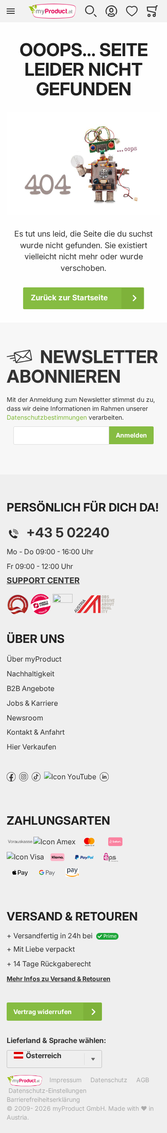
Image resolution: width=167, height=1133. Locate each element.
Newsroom (25, 717)
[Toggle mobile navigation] (10, 11)
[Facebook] (11, 776)
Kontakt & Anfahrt (36, 732)
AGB (142, 1080)
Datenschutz (108, 1080)
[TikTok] (36, 776)
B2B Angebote (30, 688)
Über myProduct (34, 658)
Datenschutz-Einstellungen (47, 1090)
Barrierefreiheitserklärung (43, 1099)
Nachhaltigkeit (30, 673)
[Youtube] (70, 776)
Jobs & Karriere (32, 703)
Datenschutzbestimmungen (47, 417)
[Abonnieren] (131, 435)
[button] (91, 11)
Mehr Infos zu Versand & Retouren (58, 978)
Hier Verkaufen (31, 746)
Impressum (65, 1080)
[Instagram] (23, 776)
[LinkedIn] (104, 776)
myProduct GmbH (79, 1108)
